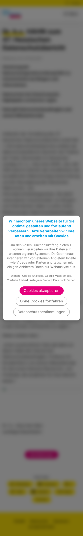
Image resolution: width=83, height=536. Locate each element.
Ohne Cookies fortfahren (41, 301)
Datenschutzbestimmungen (41, 312)
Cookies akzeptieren (41, 290)
